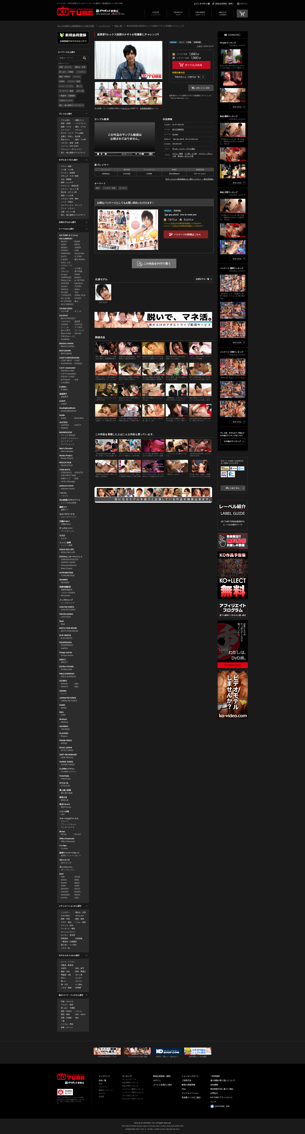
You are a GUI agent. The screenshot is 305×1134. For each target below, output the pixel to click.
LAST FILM (66, 617)
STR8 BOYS (64, 470)
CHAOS (64, 324)
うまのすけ (66, 321)
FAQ (184, 1089)
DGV (61, 874)
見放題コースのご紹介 (191, 1097)
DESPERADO (65, 642)
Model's (78, 277)
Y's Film (63, 846)
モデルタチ (79, 916)
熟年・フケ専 (80, 139)
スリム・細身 (66, 166)
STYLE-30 (63, 783)
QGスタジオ (64, 860)
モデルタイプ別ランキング (132, 1099)
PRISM (64, 743)
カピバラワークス (67, 514)
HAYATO (64, 892)
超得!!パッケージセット (69, 853)
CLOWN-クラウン (67, 769)
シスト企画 (64, 811)
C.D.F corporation (67, 368)
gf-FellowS (65, 380)
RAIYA (64, 880)
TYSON (78, 286)
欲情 (76, 478)
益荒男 (77, 321)
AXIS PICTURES (66, 607)
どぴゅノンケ (66, 265)
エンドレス (79, 330)
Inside (62, 415)
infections (79, 283)
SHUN (77, 877)
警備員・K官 (66, 975)
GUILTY (78, 425)
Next (159, 60)
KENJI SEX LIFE (66, 549)
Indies (77, 289)
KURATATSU (66, 363)
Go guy (64, 274)
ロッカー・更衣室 (68, 935)
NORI (77, 886)
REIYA (77, 895)
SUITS (64, 256)
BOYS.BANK (65, 351)
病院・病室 (79, 919)
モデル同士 (65, 916)
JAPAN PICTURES (67, 698)
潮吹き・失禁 (80, 67)
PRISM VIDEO (65, 740)
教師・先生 (65, 971)
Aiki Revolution (66, 614)
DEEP (63, 244)
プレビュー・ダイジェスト (71, 149)
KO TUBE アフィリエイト (221, 1097)
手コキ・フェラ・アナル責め (72, 133)
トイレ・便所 (80, 922)
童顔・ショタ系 (67, 195)
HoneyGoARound (68, 565)
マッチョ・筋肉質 (68, 173)
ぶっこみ (65, 327)
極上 (76, 301)
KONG (62, 705)
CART (242, 13)
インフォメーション (190, 1093)
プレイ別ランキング (130, 1095)
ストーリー (65, 130)
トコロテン (81, 72)
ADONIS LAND (67, 371)
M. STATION (66, 301)
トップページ (156, 13)
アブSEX (78, 327)
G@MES (63, 681)
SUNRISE (65, 339)
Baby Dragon (66, 568)
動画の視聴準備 (188, 1085)
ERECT (62, 660)
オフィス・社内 (67, 925)
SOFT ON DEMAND (68, 755)
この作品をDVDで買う (157, 263)
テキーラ (65, 821)
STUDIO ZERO (65, 308)
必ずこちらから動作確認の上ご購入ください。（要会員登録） (190, 179)
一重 (62, 1021)
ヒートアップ (66, 441)
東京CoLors (64, 804)
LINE (77, 250)
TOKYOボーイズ (68, 336)
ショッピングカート (190, 1076)
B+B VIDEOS (65, 635)
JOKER (78, 247)
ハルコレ (63, 493)
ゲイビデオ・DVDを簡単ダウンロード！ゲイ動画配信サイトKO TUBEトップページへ (70, 1076)
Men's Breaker (66, 448)
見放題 (101, 1096)
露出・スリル (80, 127)
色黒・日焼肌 (66, 1018)
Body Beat (79, 418)
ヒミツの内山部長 (68, 503)
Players (64, 736)
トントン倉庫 (65, 542)
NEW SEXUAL (67, 757)
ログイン (244, 4)
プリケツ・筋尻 (74, 81)
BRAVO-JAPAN (66, 343)
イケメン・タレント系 (69, 189)
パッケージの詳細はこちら (187, 234)
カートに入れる (193, 65)
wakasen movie (66, 486)
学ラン (63, 978)
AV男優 (78, 988)
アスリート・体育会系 (69, 186)
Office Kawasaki (66, 838)
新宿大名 (63, 797)
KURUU (64, 250)
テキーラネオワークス (68, 818)
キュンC (78, 311)
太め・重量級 (66, 179)
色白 (77, 1018)
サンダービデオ (67, 827)
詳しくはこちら (232, 488)
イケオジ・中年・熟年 (69, 199)
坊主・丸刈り (80, 1014)
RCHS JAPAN (65, 748)
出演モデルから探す (67, 222)
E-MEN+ (63, 387)
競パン (79, 86)
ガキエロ (65, 271)
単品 (100, 1084)
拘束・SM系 (66, 123)
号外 (76, 292)
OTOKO (78, 298)
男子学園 (78, 271)
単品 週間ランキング (130, 1082)
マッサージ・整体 (66, 91)
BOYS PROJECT (68, 318)
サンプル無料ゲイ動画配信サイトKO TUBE (75, 26)
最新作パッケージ (106, 1090)
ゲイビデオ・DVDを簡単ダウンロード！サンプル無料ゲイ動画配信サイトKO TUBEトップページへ (75, 11)
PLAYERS (63, 733)
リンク (213, 1102)
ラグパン (78, 981)
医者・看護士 (80, 971)
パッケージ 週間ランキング (133, 1089)
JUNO (77, 274)
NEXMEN (63, 580)
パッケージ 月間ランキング (133, 1092)
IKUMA (78, 892)
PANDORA (65, 253)
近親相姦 (78, 938)
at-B (76, 380)
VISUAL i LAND (68, 377)
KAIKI (63, 886)
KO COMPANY (65, 239)
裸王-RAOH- (80, 259)
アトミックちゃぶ (68, 824)
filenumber (65, 595)
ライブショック (67, 444)
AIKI (62, 877)
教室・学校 (65, 919)
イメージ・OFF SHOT (70, 146)
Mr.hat (62, 831)
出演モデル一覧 (202, 279)
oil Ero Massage (68, 481)
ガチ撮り (78, 268)
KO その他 (65, 298)
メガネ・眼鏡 (66, 988)
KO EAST (63, 315)
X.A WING (65, 383)
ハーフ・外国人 (67, 202)
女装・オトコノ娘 (68, 212)
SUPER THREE (66, 762)
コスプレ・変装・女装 (69, 143)
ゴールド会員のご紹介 (162, 1085)
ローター (122, 188)
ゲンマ (64, 694)
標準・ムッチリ (67, 182)
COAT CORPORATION (69, 358)
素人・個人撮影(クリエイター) (71, 105)
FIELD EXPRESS (66, 674)
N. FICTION (79, 280)
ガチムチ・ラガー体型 (69, 176)
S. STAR (78, 256)
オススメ (102, 1093)
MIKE (77, 880)
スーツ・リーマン (66, 86)
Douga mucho (65, 652)
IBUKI (77, 883)
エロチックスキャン (69, 438)
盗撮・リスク (66, 127)
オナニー (78, 130)
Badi (61, 621)
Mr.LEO (78, 834)
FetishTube (64, 776)
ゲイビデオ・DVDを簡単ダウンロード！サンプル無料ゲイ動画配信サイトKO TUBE (90, 3)
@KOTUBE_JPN (222, 1106)
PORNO (64, 428)
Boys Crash (66, 333)
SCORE (64, 292)
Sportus (64, 286)
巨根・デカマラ (65, 67)
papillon (64, 648)
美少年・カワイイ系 (69, 192)
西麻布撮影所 (65, 587)
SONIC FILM (80, 295)
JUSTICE (63, 422)
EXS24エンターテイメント (71, 557)
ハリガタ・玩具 (109, 188)
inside (63, 418)
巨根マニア (66, 478)
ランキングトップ (129, 1079)
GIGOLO (64, 289)
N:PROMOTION (66, 573)
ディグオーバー (66, 528)
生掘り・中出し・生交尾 (70, 136)
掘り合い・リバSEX (69, 945)
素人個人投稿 (65, 790)
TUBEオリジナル (66, 100)
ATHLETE (79, 472)
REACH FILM (65, 462)
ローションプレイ (68, 932)
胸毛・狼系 (65, 1014)
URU (77, 898)
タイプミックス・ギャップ (71, 205)
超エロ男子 (66, 330)
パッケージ (103, 1087)
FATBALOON (66, 669)
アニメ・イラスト (68, 208)
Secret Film (79, 253)
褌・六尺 (64, 984)
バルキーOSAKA (68, 593)
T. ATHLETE (66, 295)
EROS (77, 244)
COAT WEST (66, 360)
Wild (76, 687)
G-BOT (62, 401)
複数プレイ (79, 120)
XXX (63, 268)
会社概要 (214, 1085)
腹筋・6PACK (64, 77)
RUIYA (64, 883)
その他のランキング (232, 441)
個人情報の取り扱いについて (222, 1080)
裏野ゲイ (63, 507)
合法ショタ (66, 262)
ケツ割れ (78, 984)
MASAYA (65, 889)
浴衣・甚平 (79, 968)
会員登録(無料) (146, 108)
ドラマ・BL (65, 948)
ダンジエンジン (66, 867)
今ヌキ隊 (65, 311)
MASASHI (65, 895)
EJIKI (63, 715)
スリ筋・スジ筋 (67, 170)
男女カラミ (65, 139)
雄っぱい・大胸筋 (66, 72)
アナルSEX (65, 120)
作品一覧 (118, 26)
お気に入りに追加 (203, 88)
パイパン (76, 77)
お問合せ (214, 1093)
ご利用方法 (186, 1080)
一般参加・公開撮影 (67, 96)
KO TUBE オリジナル (68, 235)
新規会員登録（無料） (224, 4)
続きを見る (237, 107)
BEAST (64, 241)
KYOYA (64, 898)
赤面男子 (63, 394)
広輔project (64, 521)
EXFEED (78, 363)
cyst (62, 814)
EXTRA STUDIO (66, 667)
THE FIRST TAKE (68, 475)
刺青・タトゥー (67, 1027)
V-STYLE (78, 324)
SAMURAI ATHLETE (69, 559)
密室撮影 (64, 938)
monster (78, 333)
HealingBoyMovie (67, 408)
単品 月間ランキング (130, 1086)
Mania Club (66, 280)
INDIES (64, 247)
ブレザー (78, 978)
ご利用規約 (215, 1076)
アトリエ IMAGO (68, 435)
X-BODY (64, 259)
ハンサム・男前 (67, 1024)
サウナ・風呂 (66, 922)
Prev (97, 60)
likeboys (63, 719)
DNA (61, 712)
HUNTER (65, 283)
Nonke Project (65, 455)
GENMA (63, 691)
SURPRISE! (66, 277)
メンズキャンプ (66, 600)
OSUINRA (63, 726)
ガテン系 (80, 91)
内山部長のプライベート (69, 500)
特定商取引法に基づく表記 (221, 1089)
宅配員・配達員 (67, 965)
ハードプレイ (80, 123)
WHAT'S (64, 687)
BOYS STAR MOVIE (68, 628)
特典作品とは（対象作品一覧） (188, 77)
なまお (62, 535)
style (76, 684)
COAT (77, 360)
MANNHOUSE (65, 432)
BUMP (77, 241)
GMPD (61, 81)
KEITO (77, 889)
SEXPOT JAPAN (68, 562)
